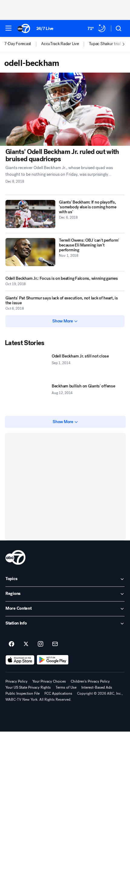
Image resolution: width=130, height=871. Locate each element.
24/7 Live (45, 28)
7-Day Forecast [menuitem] (17, 44)
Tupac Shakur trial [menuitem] (105, 44)
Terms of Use (66, 687)
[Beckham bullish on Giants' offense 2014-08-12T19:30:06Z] (27, 396)
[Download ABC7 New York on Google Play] (53, 660)
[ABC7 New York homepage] (23, 28)
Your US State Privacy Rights (28, 687)
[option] (22, 44)
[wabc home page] (15, 557)
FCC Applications (58, 693)
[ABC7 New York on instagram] (40, 644)
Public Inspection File (22, 693)
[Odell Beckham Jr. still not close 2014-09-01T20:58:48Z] (27, 366)
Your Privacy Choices (49, 681)
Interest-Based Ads (96, 687)
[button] (8, 28)
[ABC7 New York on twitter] (26, 644)
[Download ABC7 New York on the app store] (19, 660)
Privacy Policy (16, 681)
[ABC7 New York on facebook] (11, 644)
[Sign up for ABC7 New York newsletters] (55, 644)
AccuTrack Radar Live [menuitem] (60, 44)
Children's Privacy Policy (90, 681)
